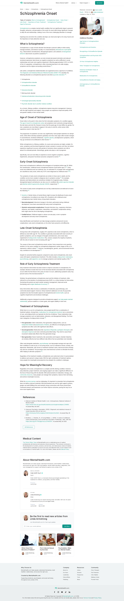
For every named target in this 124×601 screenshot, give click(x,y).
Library (73, 3)
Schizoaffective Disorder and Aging (90, 80)
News (78, 579)
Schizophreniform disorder (29, 82)
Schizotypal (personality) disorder (31, 100)
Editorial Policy (65, 449)
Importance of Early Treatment (37, 22)
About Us (65, 570)
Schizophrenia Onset (53, 20)
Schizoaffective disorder (29, 85)
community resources (26, 375)
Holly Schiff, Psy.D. (35, 473)
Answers (79, 572)
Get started (99, 3)
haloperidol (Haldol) (27, 324)
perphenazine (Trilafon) (42, 324)
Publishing (65, 579)
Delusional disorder (27, 90)
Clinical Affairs (66, 577)
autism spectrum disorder (66, 182)
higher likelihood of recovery (39, 284)
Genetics (24, 195)
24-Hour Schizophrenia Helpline (89, 61)
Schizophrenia (34, 9)
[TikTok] (66, 592)
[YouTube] (62, 592)
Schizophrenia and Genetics (88, 47)
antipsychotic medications (36, 238)
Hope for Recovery (25, 24)
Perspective (80, 574)
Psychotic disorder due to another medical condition (37, 104)
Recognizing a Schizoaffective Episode (91, 51)
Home (21, 9)
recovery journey (31, 381)
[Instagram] (58, 592)
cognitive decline (49, 137)
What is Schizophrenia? (38, 20)
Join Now (66, 526)
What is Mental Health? (62, 3)
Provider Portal (94, 579)
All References (29, 427)
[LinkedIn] (69, 592)
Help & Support (84, 3)
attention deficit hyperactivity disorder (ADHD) (36, 184)
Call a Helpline (94, 574)
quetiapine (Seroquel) (63, 330)
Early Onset (64, 20)
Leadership (66, 574)
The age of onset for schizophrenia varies (32, 123)
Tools (78, 577)
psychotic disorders (58, 75)
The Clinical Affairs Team (30, 442)
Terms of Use (87, 598)
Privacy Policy (97, 598)
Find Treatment (95, 572)
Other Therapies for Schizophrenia (90, 65)
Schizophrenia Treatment (55, 22)
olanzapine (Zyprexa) (28, 332)
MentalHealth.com (68, 596)
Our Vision (65, 572)
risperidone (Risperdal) (50, 330)
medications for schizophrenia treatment (51, 312)
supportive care (36, 259)
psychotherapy (24, 259)
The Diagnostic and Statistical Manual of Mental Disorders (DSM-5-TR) (40, 73)
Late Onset (23, 22)
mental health (60, 293)
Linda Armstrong (35, 495)
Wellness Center (95, 577)
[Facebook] (54, 592)
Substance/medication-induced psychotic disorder (36, 96)
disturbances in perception (63, 49)
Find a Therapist (95, 570)
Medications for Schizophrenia (88, 75)
